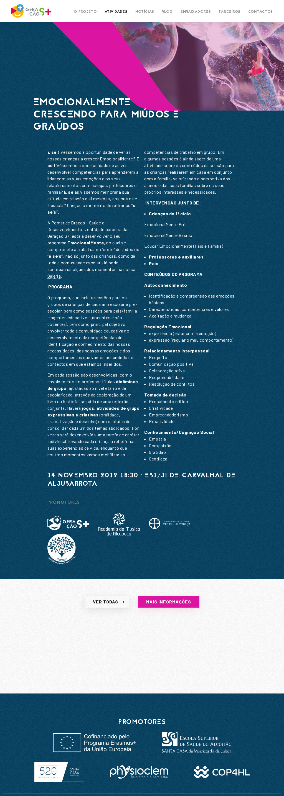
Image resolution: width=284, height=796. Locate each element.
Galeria (54, 275)
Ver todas (105, 601)
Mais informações (168, 601)
